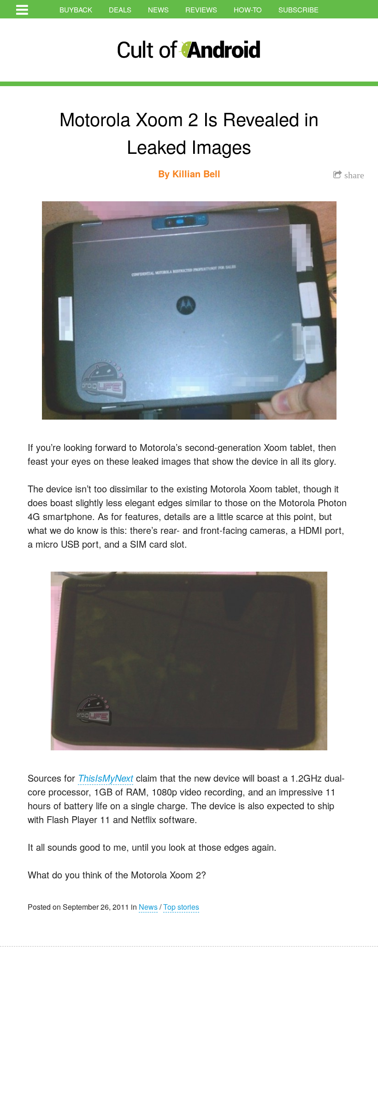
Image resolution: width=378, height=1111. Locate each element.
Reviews (201, 9)
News (158, 9)
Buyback (75, 9)
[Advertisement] (87, 1022)
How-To (248, 9)
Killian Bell (196, 173)
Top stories (181, 906)
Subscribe (298, 9)
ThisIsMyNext (105, 777)
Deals (120, 9)
